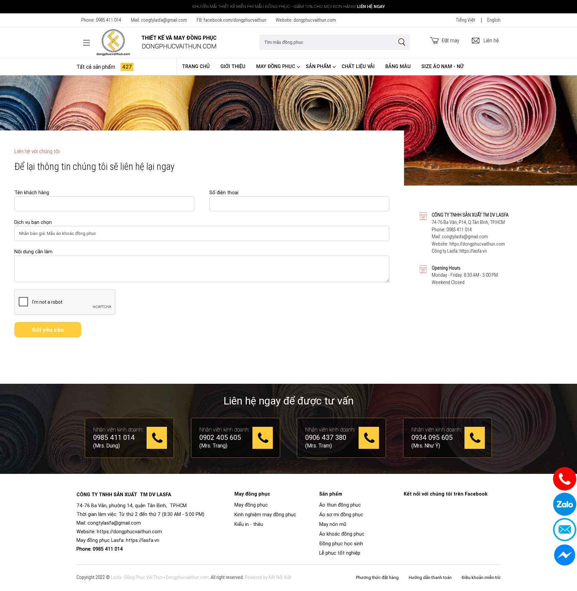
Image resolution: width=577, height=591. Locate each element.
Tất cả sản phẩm (104, 66)
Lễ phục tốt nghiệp (339, 553)
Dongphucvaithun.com (187, 577)
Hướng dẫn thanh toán (430, 577)
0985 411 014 (108, 20)
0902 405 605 (220, 438)
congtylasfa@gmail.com (164, 20)
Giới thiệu (232, 66)
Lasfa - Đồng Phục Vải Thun (137, 577)
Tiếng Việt (465, 20)
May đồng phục (275, 66)
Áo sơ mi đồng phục (341, 515)
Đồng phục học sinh (341, 544)
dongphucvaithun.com (315, 20)
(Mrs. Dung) (106, 445)
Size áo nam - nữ (442, 66)
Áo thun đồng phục (340, 505)
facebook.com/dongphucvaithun (235, 20)
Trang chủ (196, 66)
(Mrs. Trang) (213, 445)
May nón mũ (332, 524)
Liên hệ (491, 40)
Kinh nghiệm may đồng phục (265, 515)
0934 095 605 (432, 438)
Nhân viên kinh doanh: (118, 429)
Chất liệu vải (358, 66)
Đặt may (450, 40)
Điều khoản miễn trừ (481, 577)
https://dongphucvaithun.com (477, 244)
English (494, 20)
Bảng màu (398, 66)
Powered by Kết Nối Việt (268, 577)
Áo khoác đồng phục (341, 534)
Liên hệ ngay (371, 6)
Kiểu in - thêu (248, 524)
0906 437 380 (325, 438)
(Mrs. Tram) (318, 445)
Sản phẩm (318, 66)
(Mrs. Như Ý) (425, 445)
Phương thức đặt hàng (377, 577)
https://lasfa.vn (473, 251)
